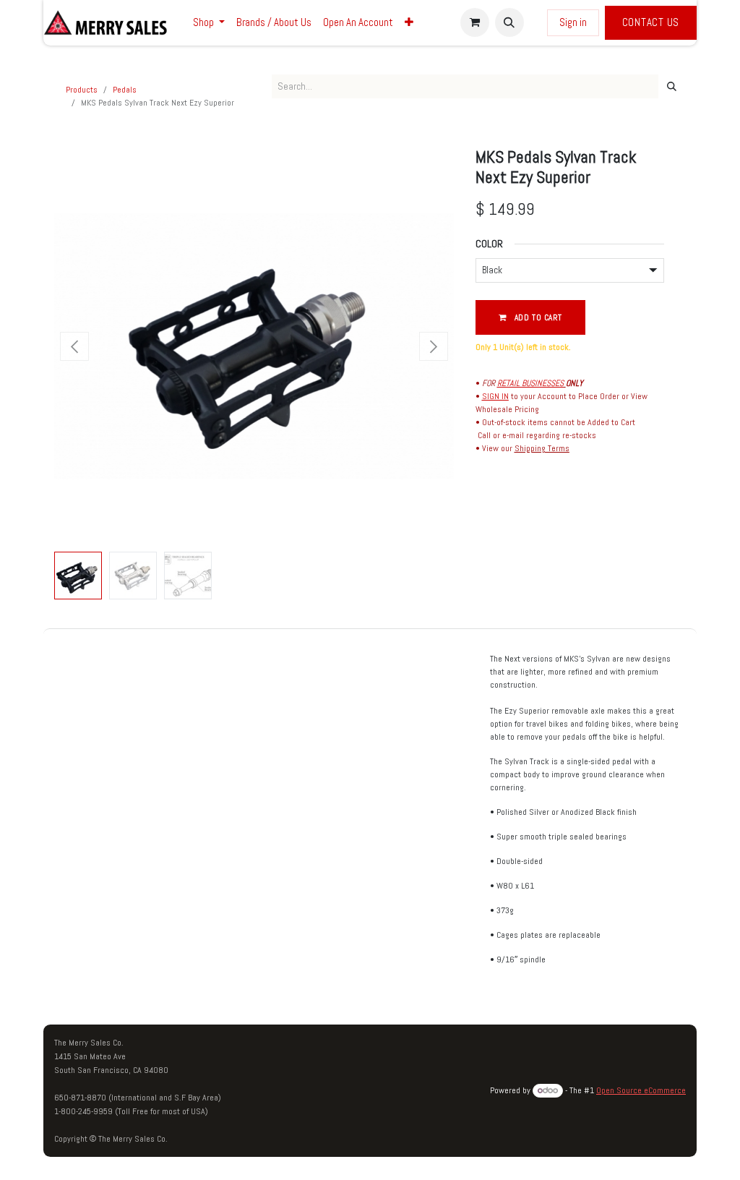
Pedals (125, 89)
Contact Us (651, 22)
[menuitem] (209, 23)
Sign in (573, 22)
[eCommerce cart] (474, 22)
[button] (509, 22)
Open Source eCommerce (641, 1090)
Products (82, 89)
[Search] (672, 86)
